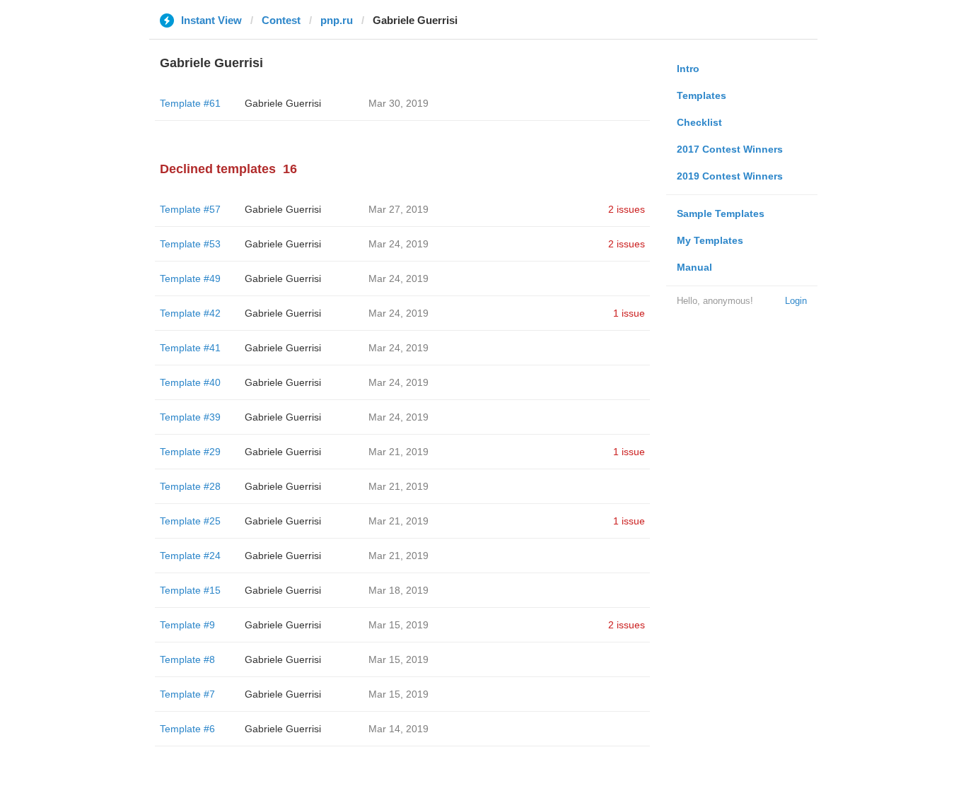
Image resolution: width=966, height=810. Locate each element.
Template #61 (190, 103)
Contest (281, 20)
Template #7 (187, 694)
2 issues (626, 209)
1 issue (629, 313)
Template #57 (190, 209)
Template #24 (190, 555)
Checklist (699, 122)
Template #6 (187, 728)
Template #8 (187, 659)
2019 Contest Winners (730, 176)
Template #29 (190, 451)
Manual (694, 267)
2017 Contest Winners (730, 149)
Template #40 (190, 382)
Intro (688, 68)
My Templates (710, 240)
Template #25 (190, 521)
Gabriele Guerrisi (283, 103)
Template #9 (187, 624)
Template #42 (190, 313)
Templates (701, 95)
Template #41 (190, 347)
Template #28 (190, 486)
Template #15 (190, 590)
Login (796, 300)
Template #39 (190, 417)
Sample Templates (720, 213)
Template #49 (190, 278)
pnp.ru (336, 20)
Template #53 (190, 244)
